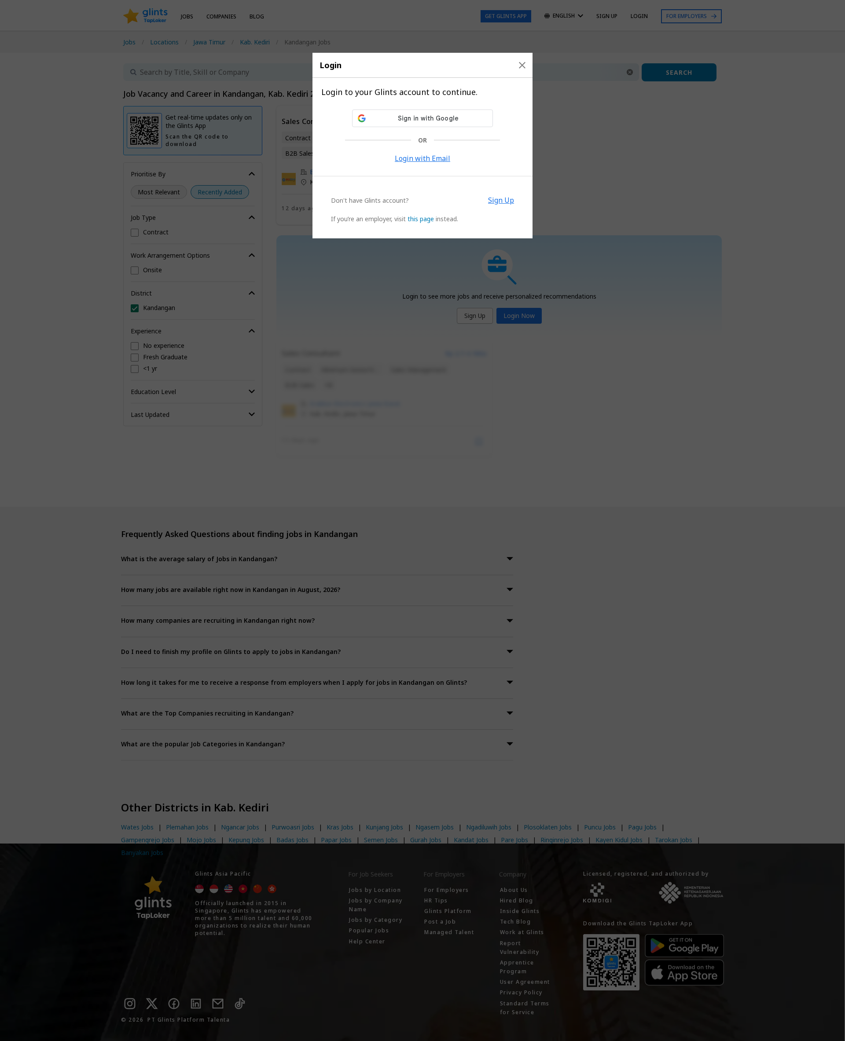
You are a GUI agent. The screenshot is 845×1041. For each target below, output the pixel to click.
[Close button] (522, 65)
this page (421, 219)
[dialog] (422, 145)
